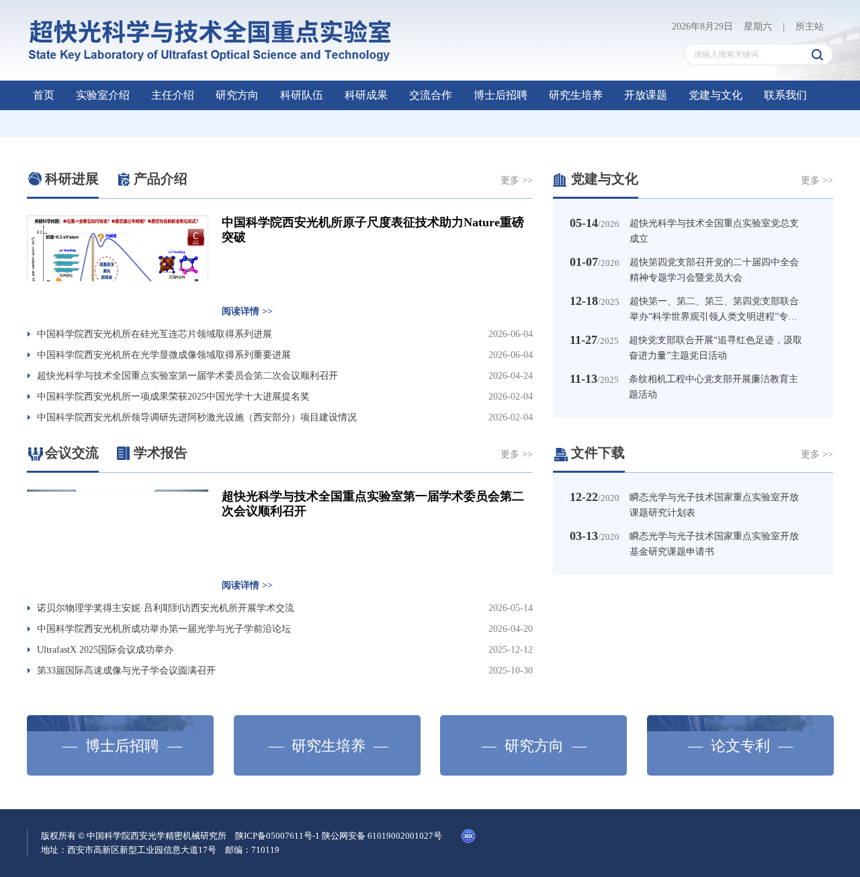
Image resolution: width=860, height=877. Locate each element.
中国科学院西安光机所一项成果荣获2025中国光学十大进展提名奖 (173, 396)
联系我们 (785, 95)
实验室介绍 (103, 95)
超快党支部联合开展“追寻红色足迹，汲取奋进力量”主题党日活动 (715, 348)
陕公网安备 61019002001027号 (382, 836)
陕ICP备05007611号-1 (277, 836)
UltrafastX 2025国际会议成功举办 (105, 650)
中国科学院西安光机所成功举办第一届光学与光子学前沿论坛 (164, 629)
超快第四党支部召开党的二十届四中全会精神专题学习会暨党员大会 (714, 270)
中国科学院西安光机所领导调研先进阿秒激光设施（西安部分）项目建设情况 (197, 417)
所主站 (810, 26)
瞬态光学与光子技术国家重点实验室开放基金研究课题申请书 (714, 544)
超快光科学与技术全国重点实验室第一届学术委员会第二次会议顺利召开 (187, 376)
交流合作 (430, 95)
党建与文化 (715, 95)
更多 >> (517, 180)
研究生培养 (576, 95)
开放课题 (645, 95)
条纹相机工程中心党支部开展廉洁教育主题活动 (713, 387)
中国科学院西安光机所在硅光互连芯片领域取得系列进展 (154, 334)
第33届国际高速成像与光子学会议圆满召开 (126, 670)
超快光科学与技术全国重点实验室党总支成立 (714, 231)
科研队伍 (301, 95)
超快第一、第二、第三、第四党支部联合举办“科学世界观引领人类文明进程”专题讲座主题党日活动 (714, 309)
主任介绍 (172, 95)
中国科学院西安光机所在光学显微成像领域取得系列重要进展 (164, 355)
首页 (43, 95)
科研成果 (366, 95)
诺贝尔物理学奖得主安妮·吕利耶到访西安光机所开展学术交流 (165, 608)
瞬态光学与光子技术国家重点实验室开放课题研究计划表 (714, 505)
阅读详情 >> (247, 311)
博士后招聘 (500, 95)
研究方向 (237, 95)
